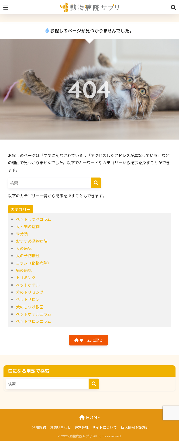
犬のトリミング (30, 292)
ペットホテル (28, 285)
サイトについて (104, 427)
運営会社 (82, 427)
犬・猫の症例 (28, 226)
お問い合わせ (60, 427)
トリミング (26, 277)
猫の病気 (24, 270)
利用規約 (39, 427)
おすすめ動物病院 (32, 241)
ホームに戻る (91, 340)
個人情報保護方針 (135, 427)
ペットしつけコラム (33, 219)
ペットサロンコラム (33, 321)
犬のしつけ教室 (29, 307)
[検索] (96, 183)
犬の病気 (24, 248)
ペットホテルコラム (33, 314)
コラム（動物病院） (33, 263)
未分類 (22, 233)
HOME (92, 417)
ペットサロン (28, 299)
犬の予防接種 (28, 255)
